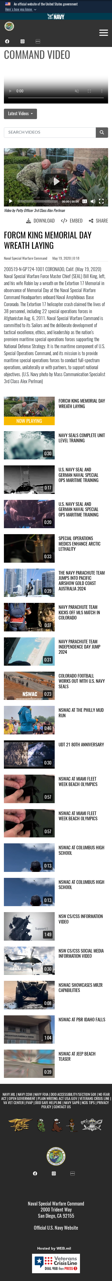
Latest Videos (19, 113)
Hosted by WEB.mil (54, 1248)
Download (44, 220)
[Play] (10, 201)
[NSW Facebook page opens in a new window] (7, 41)
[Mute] (93, 201)
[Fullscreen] (101, 201)
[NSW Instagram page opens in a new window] (22, 41)
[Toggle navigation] (103, 32)
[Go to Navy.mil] (56, 16)
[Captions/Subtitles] (84, 201)
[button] (21, 9)
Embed (76, 220)
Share (102, 220)
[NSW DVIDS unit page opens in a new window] (38, 41)
